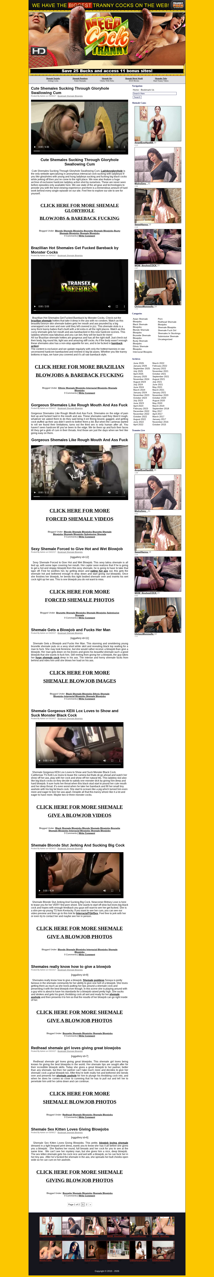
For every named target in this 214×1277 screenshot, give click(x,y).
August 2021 (158, 379)
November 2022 (141, 414)
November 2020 (160, 395)
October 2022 (140, 416)
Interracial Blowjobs (96, 388)
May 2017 (157, 411)
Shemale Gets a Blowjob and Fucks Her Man (70, 630)
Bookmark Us (147, 90)
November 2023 (141, 395)
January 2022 (159, 368)
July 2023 (138, 400)
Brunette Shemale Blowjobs (98, 231)
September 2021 (160, 376)
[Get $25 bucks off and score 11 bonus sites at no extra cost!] (107, 74)
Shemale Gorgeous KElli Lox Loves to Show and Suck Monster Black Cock (74, 713)
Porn (160, 319)
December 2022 (141, 411)
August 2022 (139, 419)
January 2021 (159, 392)
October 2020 (159, 398)
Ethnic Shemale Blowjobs (72, 388)
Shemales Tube (161, 78)
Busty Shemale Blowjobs (140, 342)
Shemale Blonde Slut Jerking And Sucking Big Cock (78, 845)
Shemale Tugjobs (53, 78)
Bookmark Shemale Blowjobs (70, 96)
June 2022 (138, 422)
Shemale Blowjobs (90, 233)
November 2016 (160, 422)
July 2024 (138, 384)
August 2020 (158, 400)
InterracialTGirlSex (87, 913)
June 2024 (138, 387)
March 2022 (158, 363)
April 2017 (157, 414)
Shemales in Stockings (169, 333)
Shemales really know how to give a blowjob (71, 966)
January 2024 (140, 392)
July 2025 (138, 371)
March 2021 (158, 390)
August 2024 (139, 382)
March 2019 (158, 406)
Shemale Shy (107, 78)
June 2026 (138, 363)
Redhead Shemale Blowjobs (77, 1114)
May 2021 (157, 387)
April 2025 (138, 374)
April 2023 (138, 406)
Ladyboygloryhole (112, 171)
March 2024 (139, 390)
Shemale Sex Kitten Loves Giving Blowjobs (70, 1129)
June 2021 (157, 384)
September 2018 (160, 408)
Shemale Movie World (134, 78)
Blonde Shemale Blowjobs (69, 231)
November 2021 (160, 371)
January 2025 (140, 376)
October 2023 (140, 398)
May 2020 (157, 403)
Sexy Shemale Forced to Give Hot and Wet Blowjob (77, 549)
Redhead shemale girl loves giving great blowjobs (76, 1048)
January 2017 (159, 419)
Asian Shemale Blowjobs (140, 320)
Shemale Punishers (80, 78)
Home (136, 90)
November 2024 (141, 379)
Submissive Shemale (95, 534)
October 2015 (159, 424)
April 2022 (138, 424)
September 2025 (141, 368)
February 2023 (140, 408)
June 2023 (138, 403)
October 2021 (159, 374)
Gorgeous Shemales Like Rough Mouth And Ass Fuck (79, 405)
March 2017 (158, 416)
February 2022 (159, 366)
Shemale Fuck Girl (167, 330)
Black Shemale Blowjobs (79, 694)
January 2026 (140, 366)
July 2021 (157, 382)
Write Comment (87, 236)
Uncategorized (165, 339)
